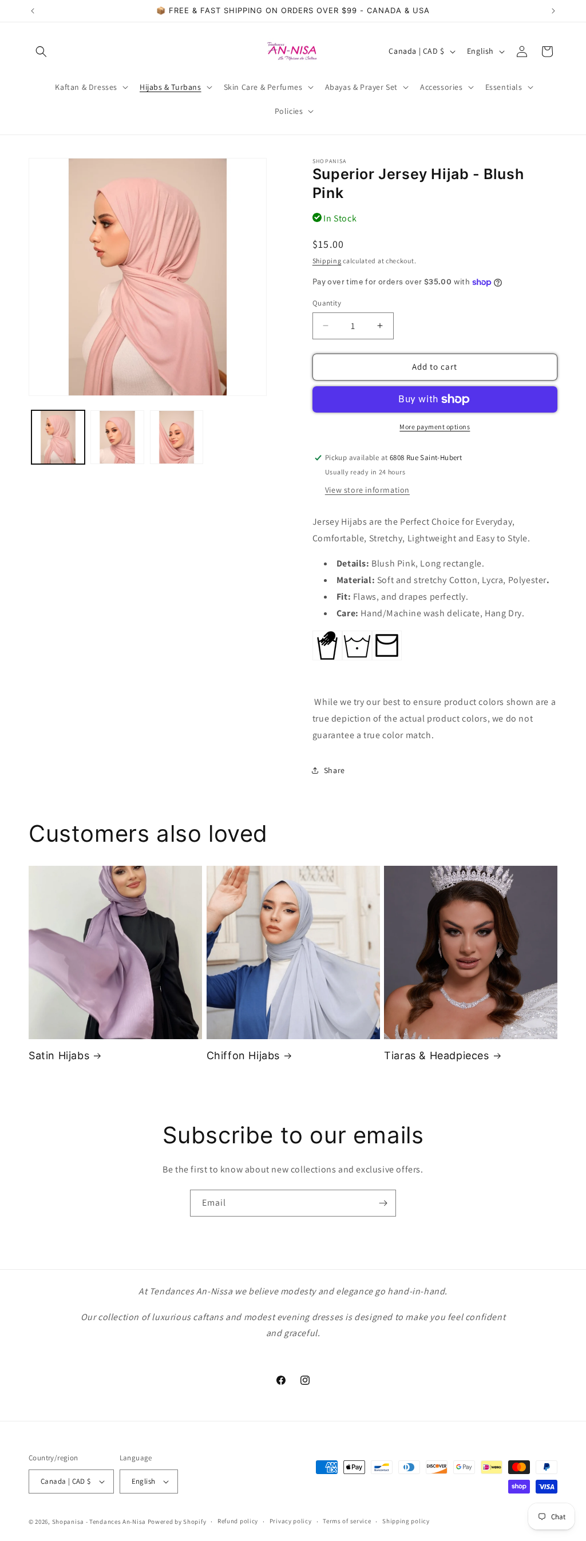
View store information (367, 490)
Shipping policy (406, 1521)
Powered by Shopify (177, 1522)
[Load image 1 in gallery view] (58, 437)
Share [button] (334, 770)
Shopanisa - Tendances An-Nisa (99, 1522)
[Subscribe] (382, 1203)
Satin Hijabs (59, 1055)
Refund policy (237, 1521)
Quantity (326, 303)
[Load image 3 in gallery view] (176, 437)
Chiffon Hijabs (243, 1055)
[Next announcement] (553, 11)
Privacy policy (291, 1521)
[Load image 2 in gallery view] (117, 437)
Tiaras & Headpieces (436, 1055)
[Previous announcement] (32, 11)
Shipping (327, 260)
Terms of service (347, 1521)
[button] (41, 51)
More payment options (434, 426)
